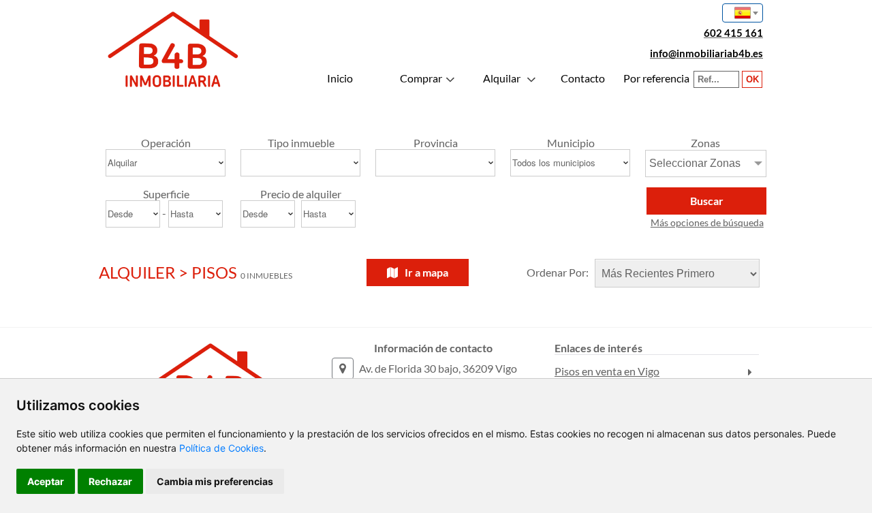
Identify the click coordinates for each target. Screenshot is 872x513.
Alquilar (501, 78)
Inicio (340, 78)
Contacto (583, 78)
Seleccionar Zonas (695, 163)
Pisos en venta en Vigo (607, 370)
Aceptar (45, 481)
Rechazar (110, 481)
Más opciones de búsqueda (707, 222)
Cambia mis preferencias (215, 481)
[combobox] (742, 12)
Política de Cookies (221, 448)
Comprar (421, 78)
